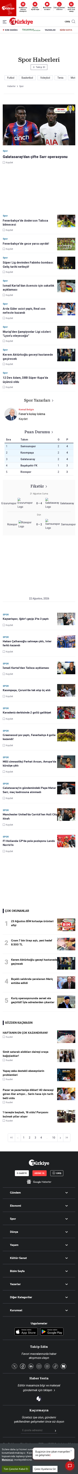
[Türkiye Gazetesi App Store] (26, 1332)
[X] (14, 1367)
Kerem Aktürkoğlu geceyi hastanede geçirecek (34, 961)
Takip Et (39, 67)
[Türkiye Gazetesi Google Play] (51, 1332)
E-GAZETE (22, 1173)
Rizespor (25, 471)
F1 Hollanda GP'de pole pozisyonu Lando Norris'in (29, 843)
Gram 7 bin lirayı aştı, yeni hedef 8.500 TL (31, 942)
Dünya (14, 1232)
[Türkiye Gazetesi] (21, 24)
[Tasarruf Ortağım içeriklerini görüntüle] (31, 30)
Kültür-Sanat (18, 1258)
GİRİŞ (67, 21)
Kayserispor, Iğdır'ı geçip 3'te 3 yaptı (26, 618)
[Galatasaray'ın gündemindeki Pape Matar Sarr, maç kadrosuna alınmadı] (66, 788)
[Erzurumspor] (25, 503)
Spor (13, 1218)
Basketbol (27, 77)
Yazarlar (15, 1284)
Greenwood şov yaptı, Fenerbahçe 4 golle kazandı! (29, 737)
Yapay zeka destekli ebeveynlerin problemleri (23, 1073)
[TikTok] (55, 1367)
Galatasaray (27, 459)
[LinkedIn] (31, 1367)
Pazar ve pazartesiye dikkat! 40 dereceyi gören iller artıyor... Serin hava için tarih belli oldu (28, 1094)
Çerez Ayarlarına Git (45, 1469)
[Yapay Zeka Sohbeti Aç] (69, 1465)
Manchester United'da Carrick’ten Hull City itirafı (30, 816)
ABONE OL (39, 1173)
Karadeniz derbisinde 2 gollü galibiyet (27, 712)
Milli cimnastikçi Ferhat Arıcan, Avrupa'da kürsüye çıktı (29, 763)
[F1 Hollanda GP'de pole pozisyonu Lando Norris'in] (66, 841)
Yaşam (14, 1245)
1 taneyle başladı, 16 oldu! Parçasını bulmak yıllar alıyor (25, 1114)
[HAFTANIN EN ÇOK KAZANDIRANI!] (66, 1042)
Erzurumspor (9, 503)
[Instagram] (47, 1367)
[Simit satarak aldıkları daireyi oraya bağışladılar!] (66, 1061)
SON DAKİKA (11, 30)
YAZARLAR (50, 30)
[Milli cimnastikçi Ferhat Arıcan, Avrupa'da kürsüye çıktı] (66, 761)
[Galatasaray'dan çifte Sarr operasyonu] (39, 125)
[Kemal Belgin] (11, 420)
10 (53, 1137)
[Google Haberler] (39, 1182)
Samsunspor (28, 446)
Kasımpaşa (27, 452)
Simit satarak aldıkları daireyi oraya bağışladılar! (25, 1054)
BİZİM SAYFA (66, 30)
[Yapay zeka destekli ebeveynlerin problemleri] (66, 1080)
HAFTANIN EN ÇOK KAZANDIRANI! (25, 1032)
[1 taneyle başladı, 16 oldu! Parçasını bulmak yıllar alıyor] (66, 1121)
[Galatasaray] (52, 503)
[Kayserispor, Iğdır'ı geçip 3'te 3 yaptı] (66, 619)
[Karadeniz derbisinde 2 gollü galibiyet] (66, 712)
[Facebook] (22, 1367)
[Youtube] (39, 1367)
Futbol (10, 77)
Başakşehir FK (28, 465)
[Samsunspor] (53, 524)
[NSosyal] (63, 1367)
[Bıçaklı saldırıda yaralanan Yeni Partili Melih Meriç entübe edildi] (66, 988)
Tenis (60, 77)
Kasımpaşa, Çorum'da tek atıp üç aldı (26, 690)
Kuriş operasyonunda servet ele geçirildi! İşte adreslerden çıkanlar (32, 1000)
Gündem (15, 1192)
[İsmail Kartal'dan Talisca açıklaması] (66, 668)
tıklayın (47, 1390)
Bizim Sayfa (17, 1271)
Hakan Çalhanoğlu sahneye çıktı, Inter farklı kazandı (27, 643)
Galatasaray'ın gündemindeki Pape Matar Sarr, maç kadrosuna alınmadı (29, 790)
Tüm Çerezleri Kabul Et (16, 1469)
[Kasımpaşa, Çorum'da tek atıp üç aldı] (66, 690)
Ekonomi (15, 1205)
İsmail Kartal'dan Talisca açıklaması (26, 668)
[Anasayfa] (39, 1163)
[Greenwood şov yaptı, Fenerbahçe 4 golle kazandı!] (66, 735)
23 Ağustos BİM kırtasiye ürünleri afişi (32, 923)
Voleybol (45, 77)
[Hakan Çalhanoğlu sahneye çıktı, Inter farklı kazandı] (66, 641)
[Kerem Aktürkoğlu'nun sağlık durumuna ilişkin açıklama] (66, 968)
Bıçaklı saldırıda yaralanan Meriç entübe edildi (32, 981)
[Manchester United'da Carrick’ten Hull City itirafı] (66, 814)
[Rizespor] (25, 524)
